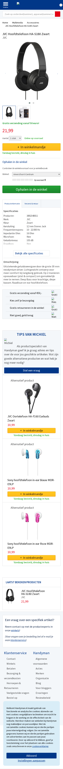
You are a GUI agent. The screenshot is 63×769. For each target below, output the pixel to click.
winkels (15, 630)
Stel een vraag (31, 370)
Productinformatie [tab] (12, 203)
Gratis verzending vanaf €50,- (26, 293)
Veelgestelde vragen (18, 692)
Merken (40, 673)
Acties (39, 668)
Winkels (11, 663)
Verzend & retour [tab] (31, 203)
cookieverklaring (40, 746)
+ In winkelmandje (31, 147)
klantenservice (18, 640)
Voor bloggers (43, 688)
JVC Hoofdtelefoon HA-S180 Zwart (33, 592)
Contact (11, 658)
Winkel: (5, 174)
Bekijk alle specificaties (29, 253)
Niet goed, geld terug (21, 315)
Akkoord (31, 755)
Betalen (11, 668)
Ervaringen (42, 692)
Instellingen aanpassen (31, 760)
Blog (38, 683)
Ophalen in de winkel (31, 189)
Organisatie (42, 678)
